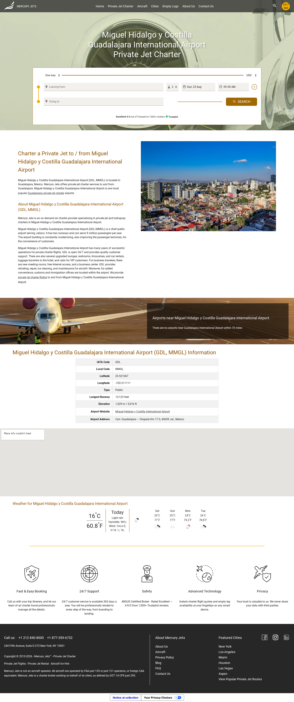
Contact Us (206, 6)
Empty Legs (170, 6)
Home (100, 6)
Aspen (223, 673)
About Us (188, 6)
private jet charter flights (32, 277)
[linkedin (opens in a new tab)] (286, 638)
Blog (158, 663)
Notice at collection (125, 697)
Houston (224, 663)
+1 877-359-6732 (59, 638)
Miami (223, 657)
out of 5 (140, 116)
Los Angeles (227, 652)
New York (225, 646)
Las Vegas (226, 668)
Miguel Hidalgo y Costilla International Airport (142, 411)
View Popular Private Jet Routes (240, 679)
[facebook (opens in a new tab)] (264, 638)
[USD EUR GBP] (250, 75)
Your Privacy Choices (158, 697)
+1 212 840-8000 (31, 638)
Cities (155, 6)
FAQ (158, 668)
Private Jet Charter (120, 6)
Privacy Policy (164, 657)
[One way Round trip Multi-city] (49, 75)
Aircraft (142, 6)
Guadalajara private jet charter (46, 193)
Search (244, 102)
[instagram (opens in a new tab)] (275, 638)
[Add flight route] (254, 87)
